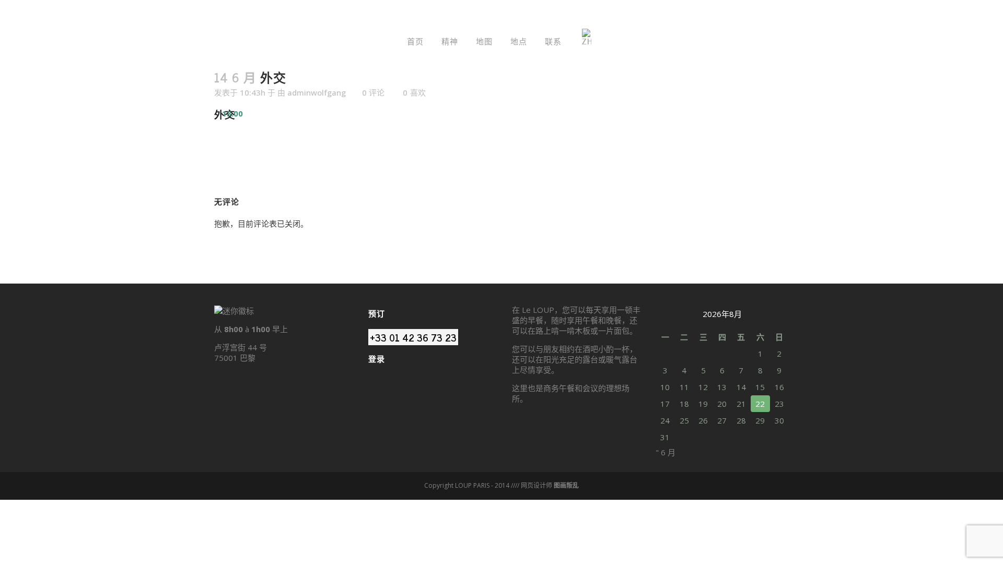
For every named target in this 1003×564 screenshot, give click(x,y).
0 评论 (373, 92)
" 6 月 (665, 452)
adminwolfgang (316, 92)
